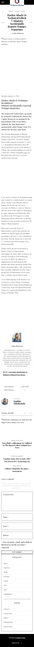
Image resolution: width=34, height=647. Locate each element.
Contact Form (8, 613)
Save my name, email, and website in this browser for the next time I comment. (16, 545)
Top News (7, 568)
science (6, 581)
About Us (7, 609)
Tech (5, 585)
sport (5, 590)
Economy (6, 577)
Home (5, 563)
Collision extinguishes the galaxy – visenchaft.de (17, 468)
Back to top (15, 643)
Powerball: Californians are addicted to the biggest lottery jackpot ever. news (17, 445)
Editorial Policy (8, 622)
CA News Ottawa (20, 638)
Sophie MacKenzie (18, 33)
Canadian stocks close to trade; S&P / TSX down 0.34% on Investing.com (17, 459)
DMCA (6, 618)
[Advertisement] (17, 76)
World (11, 11)
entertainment (8, 594)
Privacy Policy (8, 627)
